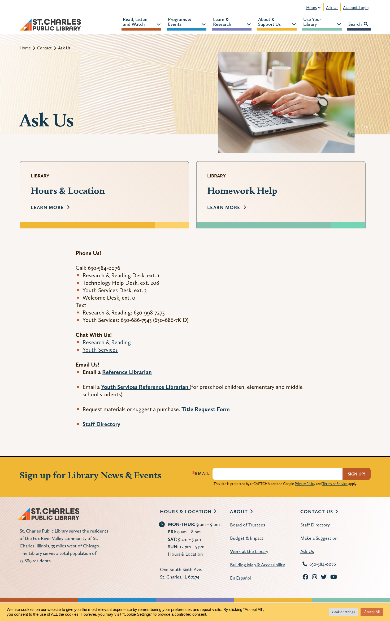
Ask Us (332, 7)
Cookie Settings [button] (343, 612)
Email (202, 473)
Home (25, 47)
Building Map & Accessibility (257, 564)
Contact (44, 47)
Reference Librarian (127, 371)
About (239, 511)
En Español (240, 578)
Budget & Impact (246, 538)
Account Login (356, 7)
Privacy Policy (305, 484)
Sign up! (356, 474)
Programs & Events (179, 21)
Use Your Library (312, 21)
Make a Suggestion (318, 538)
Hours (311, 7)
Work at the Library (249, 551)
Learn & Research (222, 21)
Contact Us (316, 511)
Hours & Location (186, 511)
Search (355, 24)
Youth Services (100, 349)
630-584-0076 (322, 564)
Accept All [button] (372, 612)
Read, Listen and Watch (135, 21)
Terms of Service (335, 484)
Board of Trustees (247, 525)
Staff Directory (315, 525)
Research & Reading (107, 342)
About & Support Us (269, 21)
